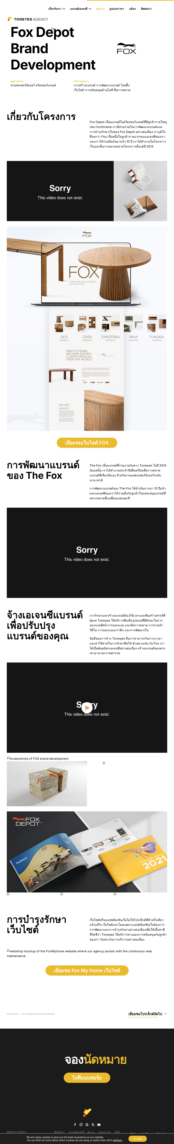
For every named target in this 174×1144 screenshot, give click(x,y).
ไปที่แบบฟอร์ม (87, 1078)
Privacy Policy (17, 1132)
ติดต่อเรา (146, 8)
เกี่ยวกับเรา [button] (54, 8)
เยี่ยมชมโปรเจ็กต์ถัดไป (145, 1014)
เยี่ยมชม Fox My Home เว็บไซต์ (87, 970)
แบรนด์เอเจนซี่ (76, 1132)
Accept (138, 1138)
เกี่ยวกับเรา (59, 1132)
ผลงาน (100, 8)
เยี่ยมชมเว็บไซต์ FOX (87, 443)
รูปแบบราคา (116, 8)
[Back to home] (27, 19)
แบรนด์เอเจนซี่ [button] (78, 8)
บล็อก (132, 8)
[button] (140, 176)
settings (117, 1140)
